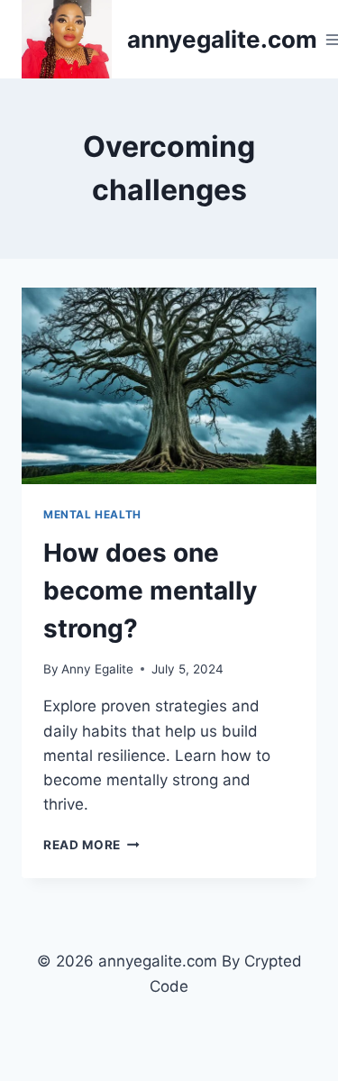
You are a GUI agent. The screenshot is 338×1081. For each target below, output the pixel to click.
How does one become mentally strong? (150, 590)
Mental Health (92, 514)
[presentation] (169, 386)
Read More (91, 845)
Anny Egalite (97, 669)
